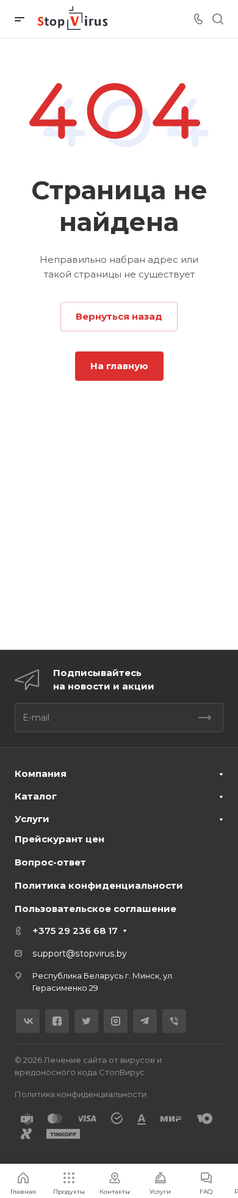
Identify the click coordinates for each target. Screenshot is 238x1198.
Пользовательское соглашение (95, 908)
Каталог (36, 796)
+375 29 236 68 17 (75, 930)
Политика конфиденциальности (99, 885)
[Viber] (174, 1021)
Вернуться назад (119, 316)
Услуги (32, 819)
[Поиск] (217, 19)
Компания (41, 773)
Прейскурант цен (59, 839)
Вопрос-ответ (50, 862)
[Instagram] (116, 1021)
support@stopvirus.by (79, 953)
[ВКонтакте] (28, 1021)
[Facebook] (57, 1021)
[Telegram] (145, 1021)
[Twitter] (86, 1021)
